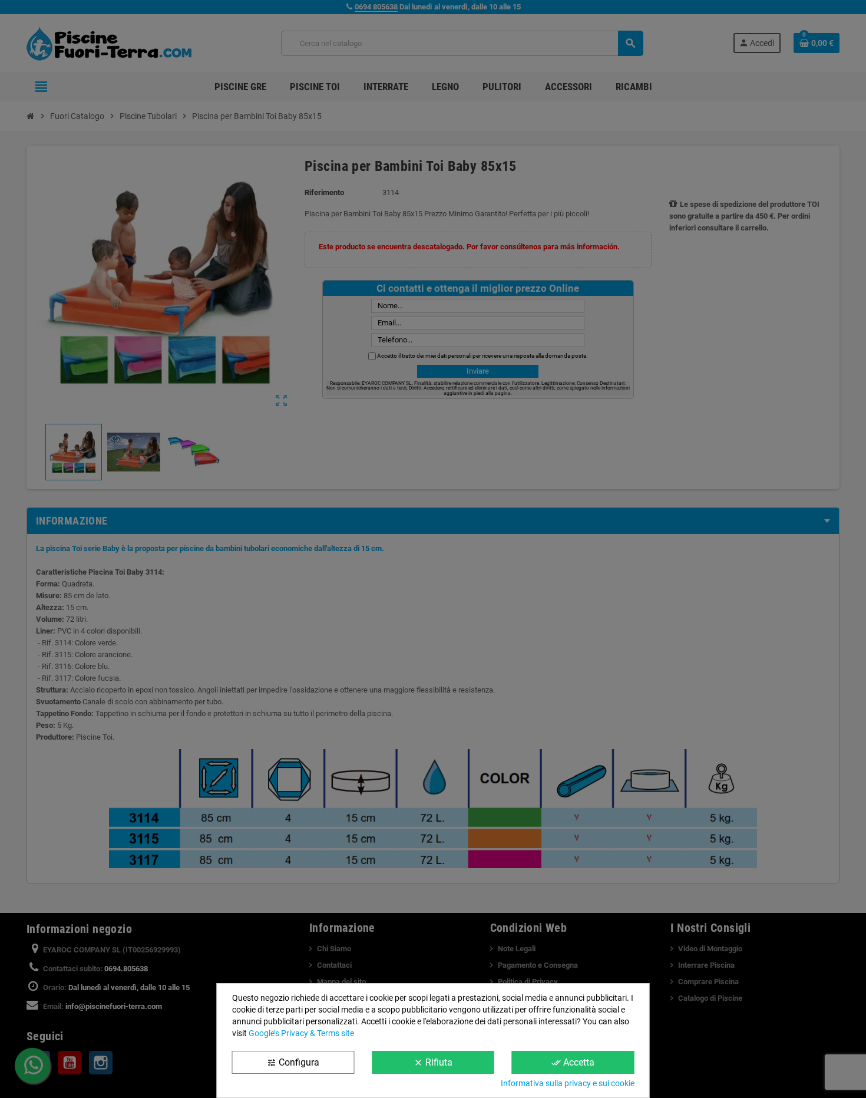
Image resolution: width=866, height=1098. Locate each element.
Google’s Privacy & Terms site (301, 1033)
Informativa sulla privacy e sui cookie (567, 1083)
